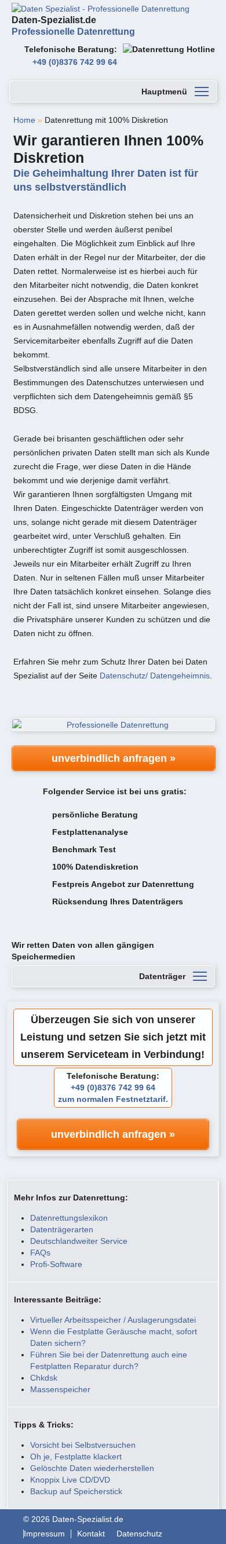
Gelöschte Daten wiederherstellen (92, 1468)
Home (24, 120)
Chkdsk (43, 1377)
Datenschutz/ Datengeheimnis (155, 675)
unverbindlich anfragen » (114, 758)
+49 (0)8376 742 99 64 (74, 62)
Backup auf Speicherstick (76, 1491)
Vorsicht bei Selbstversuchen (83, 1445)
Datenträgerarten (61, 1229)
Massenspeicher (60, 1389)
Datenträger (162, 976)
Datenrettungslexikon (69, 1217)
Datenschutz (139, 1534)
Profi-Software (56, 1264)
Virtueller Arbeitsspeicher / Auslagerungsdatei (113, 1319)
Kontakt (91, 1534)
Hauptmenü (164, 91)
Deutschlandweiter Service (78, 1241)
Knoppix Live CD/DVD (70, 1479)
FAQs (40, 1252)
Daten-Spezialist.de (73, 25)
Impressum (44, 1534)
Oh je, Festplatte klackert (76, 1456)
